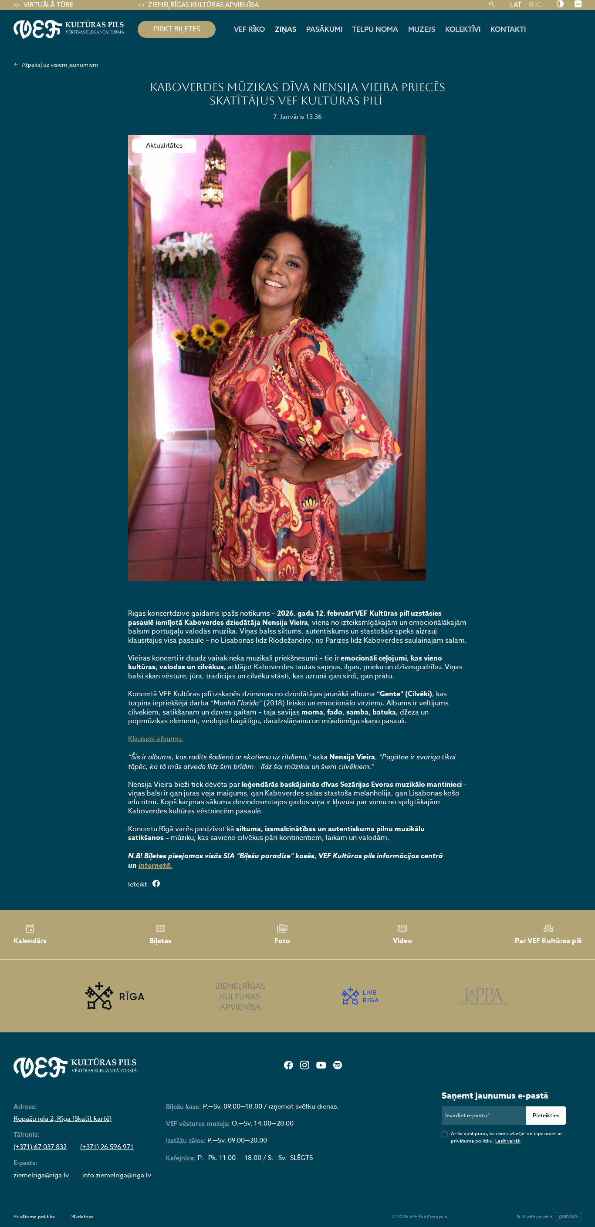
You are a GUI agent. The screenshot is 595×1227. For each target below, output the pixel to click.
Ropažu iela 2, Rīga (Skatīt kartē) (63, 1119)
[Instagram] (304, 1066)
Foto (282, 941)
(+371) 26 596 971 (107, 1147)
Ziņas (285, 29)
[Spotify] (337, 1066)
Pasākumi (324, 29)
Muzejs (421, 29)
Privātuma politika (34, 1216)
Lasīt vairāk (508, 1141)
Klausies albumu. (155, 739)
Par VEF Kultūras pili (548, 941)
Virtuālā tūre (48, 5)
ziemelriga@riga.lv (41, 1175)
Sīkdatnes (82, 1216)
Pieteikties (546, 1115)
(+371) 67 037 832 (40, 1147)
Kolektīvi (462, 29)
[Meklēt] (491, 5)
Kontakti (508, 29)
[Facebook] (289, 1066)
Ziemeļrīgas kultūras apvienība (203, 5)
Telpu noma (375, 29)
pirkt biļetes (176, 29)
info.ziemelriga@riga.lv (116, 1175)
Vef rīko (249, 29)
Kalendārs (30, 941)
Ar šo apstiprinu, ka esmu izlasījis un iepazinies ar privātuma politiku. (506, 1137)
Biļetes (160, 941)
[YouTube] (320, 1066)
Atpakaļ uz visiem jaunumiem (60, 64)
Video (402, 941)
